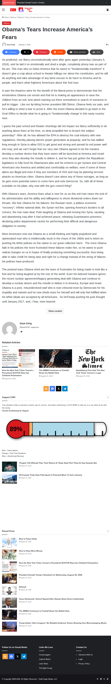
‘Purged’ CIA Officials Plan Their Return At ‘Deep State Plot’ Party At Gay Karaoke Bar (58, 463)
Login (81, 659)
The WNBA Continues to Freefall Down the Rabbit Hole (44, 611)
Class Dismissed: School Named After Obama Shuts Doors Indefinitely (51, 599)
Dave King (11, 45)
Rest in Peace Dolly (28, 539)
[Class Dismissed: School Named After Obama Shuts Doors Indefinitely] (9, 603)
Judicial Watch (44, 659)
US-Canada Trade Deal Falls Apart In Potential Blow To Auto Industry (50, 475)
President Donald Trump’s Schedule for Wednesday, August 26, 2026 (44, 3)
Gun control (56, 311)
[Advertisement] (55, 507)
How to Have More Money (31, 551)
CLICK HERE (72, 405)
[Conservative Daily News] (22, 9)
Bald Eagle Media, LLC (48, 679)
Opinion (13, 17)
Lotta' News (43, 664)
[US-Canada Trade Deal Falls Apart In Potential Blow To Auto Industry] (9, 479)
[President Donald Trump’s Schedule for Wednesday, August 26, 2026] (9, 579)
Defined (22, 587)
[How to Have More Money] (9, 554)
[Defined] (9, 591)
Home (6, 17)
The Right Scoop (45, 668)
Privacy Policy (84, 664)
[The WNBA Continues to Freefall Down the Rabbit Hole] (55, 358)
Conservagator (44, 655)
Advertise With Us (86, 655)
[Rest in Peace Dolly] (9, 542)
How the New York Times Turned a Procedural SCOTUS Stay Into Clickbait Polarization (17, 373)
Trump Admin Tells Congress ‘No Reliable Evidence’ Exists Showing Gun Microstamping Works (63, 623)
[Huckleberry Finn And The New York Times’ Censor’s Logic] (92, 358)
